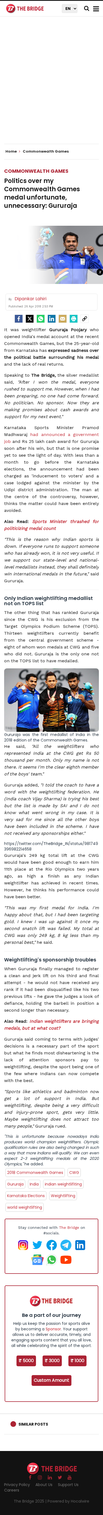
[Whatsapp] (41, 319)
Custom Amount (51, 1380)
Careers (11, 1490)
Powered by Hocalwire (68, 1501)
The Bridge (69, 1227)
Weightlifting (63, 1195)
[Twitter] (30, 319)
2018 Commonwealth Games (35, 1172)
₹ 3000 (52, 1360)
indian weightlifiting (63, 1184)
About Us (43, 1484)
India (34, 1184)
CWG (74, 1172)
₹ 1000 (77, 1360)
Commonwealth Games (36, 171)
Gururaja (15, 1184)
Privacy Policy (17, 1484)
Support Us (68, 1484)
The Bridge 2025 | (31, 1501)
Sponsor (53, 1329)
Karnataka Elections (26, 1195)
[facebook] (19, 319)
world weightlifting (24, 1207)
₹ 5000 (26, 1360)
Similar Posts (33, 1424)
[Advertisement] (51, 85)
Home (11, 151)
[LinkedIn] (52, 319)
